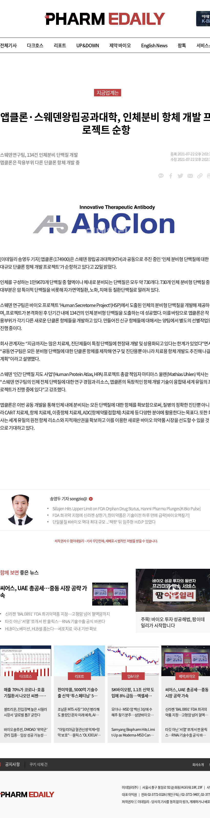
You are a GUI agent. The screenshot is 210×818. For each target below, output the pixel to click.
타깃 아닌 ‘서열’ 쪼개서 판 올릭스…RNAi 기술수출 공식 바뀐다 (55, 621)
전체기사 (8, 45)
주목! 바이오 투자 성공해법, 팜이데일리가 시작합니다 (173, 622)
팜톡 (182, 45)
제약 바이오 (120, 45)
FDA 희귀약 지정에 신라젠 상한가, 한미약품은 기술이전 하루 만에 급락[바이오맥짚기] (121, 515)
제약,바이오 (187, 676)
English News (154, 45)
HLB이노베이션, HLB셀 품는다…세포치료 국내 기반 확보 (51, 629)
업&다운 (133, 676)
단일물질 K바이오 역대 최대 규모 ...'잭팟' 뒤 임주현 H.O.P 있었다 (103, 522)
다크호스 (35, 45)
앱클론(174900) (55, 259)
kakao (161, 175)
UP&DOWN (87, 45)
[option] (69, 765)
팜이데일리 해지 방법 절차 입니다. (54, 765)
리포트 (60, 45)
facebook (171, 175)
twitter (180, 175)
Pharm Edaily (27, 794)
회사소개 (198, 764)
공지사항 (12, 764)
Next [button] (31, 767)
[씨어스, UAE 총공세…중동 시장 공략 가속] (110, 593)
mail (190, 175)
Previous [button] (31, 761)
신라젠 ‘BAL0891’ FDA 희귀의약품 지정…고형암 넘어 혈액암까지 (57, 614)
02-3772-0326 (156, 794)
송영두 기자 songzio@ (68, 498)
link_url (200, 175)
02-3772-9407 (190, 794)
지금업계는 (108, 92)
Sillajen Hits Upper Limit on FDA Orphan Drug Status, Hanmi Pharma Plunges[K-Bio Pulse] (126, 508)
